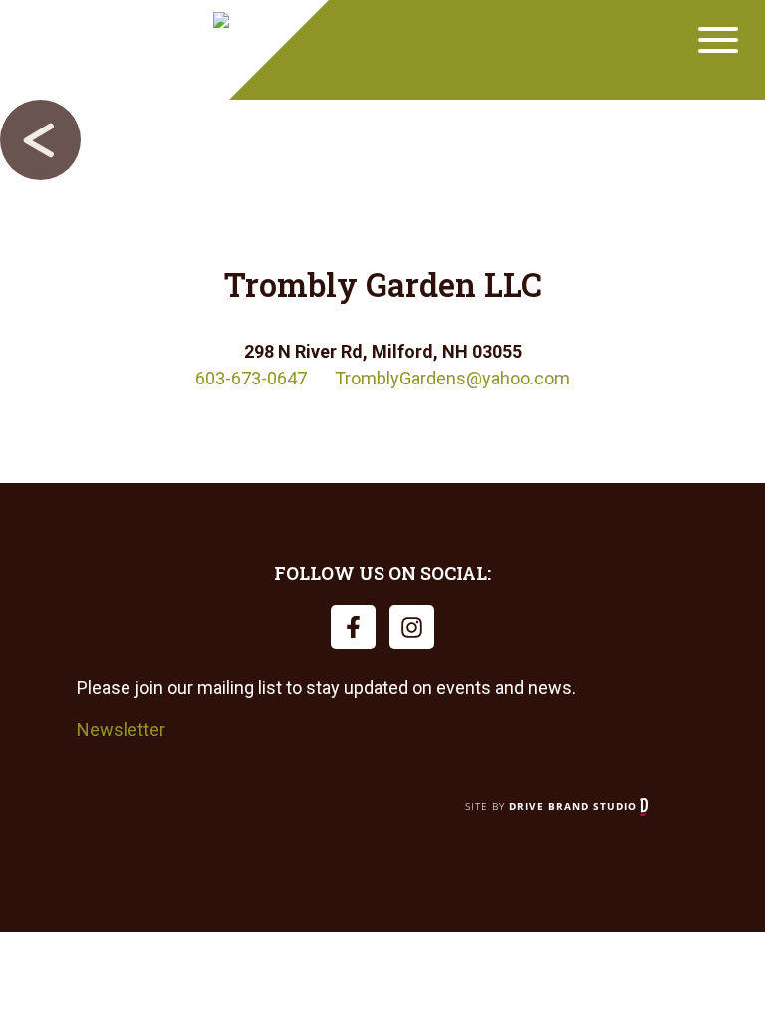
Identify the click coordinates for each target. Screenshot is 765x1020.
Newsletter (121, 729)
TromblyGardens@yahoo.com (452, 378)
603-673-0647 (251, 378)
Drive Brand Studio (574, 806)
